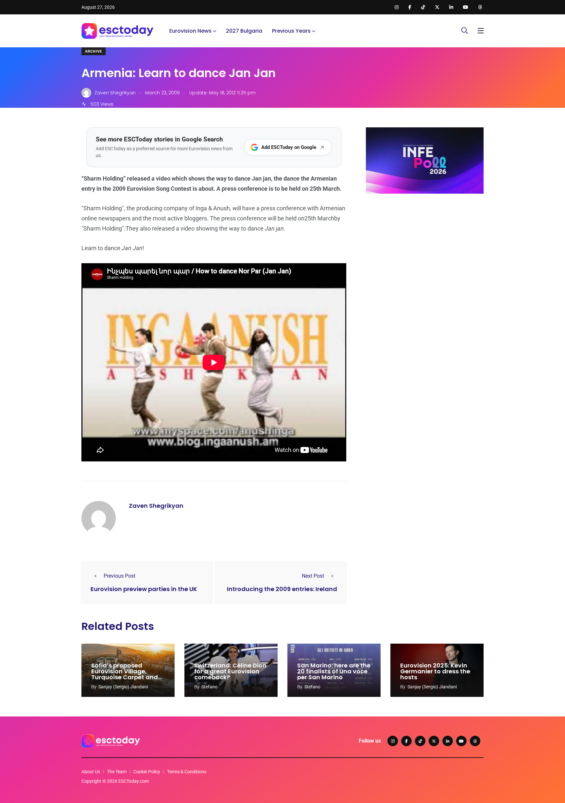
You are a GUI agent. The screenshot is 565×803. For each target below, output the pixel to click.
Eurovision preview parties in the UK (144, 589)
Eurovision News (190, 31)
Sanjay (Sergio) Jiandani (123, 686)
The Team (117, 771)
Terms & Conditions (186, 771)
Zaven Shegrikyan (156, 506)
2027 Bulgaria (244, 31)
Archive (93, 51)
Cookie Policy (146, 771)
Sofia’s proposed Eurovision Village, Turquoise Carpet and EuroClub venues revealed (124, 677)
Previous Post (119, 576)
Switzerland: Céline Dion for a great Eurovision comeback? (230, 671)
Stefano (209, 686)
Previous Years (291, 31)
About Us (90, 771)
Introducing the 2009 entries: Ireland (282, 589)
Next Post (313, 576)
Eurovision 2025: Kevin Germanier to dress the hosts (435, 671)
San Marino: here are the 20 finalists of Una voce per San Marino (333, 671)
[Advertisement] (425, 249)
